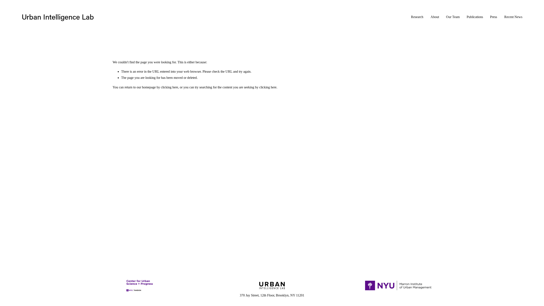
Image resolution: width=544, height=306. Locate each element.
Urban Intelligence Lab (58, 16)
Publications (475, 17)
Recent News (513, 17)
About (435, 17)
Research (417, 17)
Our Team (453, 17)
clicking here (169, 87)
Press (493, 17)
